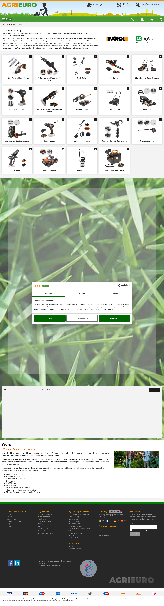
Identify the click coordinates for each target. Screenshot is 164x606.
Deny (50, 318)
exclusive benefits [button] (146, 519)
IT (103, 521)
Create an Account (74, 549)
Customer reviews (107, 526)
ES (125, 521)
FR (110, 521)
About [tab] (115, 293)
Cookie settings (43, 531)
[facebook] (10, 568)
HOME (5, 24)
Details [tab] (82, 293)
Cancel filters (155, 390)
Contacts (10, 526)
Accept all (114, 318)
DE (117, 521)
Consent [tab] (48, 293)
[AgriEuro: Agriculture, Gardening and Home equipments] (27, 5)
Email (131, 523)
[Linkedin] (17, 568)
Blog (8, 524)
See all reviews (104, 535)
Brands (13, 24)
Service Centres (73, 521)
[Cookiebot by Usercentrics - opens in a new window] (120, 286)
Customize (81, 318)
